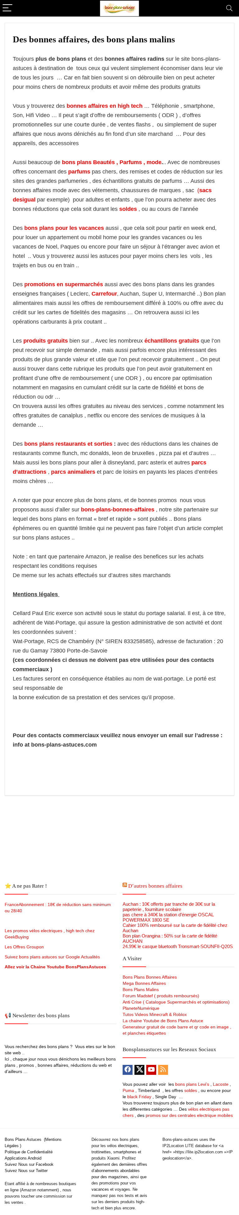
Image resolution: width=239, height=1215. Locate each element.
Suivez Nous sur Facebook (29, 1164)
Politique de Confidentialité (29, 1152)
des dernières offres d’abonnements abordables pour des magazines (119, 1170)
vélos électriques (122, 1145)
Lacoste (220, 1084)
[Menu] (7, 8)
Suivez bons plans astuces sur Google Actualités (52, 956)
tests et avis (136, 1195)
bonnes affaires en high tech (104, 106)
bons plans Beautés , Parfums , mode (112, 162)
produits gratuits (45, 341)
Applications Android (23, 1158)
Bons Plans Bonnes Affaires (150, 977)
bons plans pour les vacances (64, 228)
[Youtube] (151, 1070)
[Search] (229, 8)
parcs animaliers (73, 472)
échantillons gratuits (171, 341)
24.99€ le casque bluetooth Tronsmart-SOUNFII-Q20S (178, 946)
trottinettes (101, 1152)
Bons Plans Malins (141, 989)
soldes (128, 209)
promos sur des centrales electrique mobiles (189, 1115)
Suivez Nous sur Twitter (26, 1170)
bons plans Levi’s (192, 1084)
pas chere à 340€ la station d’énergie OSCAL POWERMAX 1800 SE (168, 917)
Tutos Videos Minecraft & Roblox (155, 1014)
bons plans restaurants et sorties (67, 444)
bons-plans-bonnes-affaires (117, 509)
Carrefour (104, 294)
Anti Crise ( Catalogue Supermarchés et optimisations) (176, 1001)
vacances (100, 1189)
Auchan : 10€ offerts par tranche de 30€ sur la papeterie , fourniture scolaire (169, 906)
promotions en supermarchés (63, 284)
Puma (128, 1090)
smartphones (125, 1152)
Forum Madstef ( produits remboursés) (161, 995)
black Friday (139, 1096)
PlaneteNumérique (141, 1008)
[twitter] (139, 1070)
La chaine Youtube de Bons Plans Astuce (163, 1020)
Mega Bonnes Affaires (144, 983)
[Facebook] (128, 1070)
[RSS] (163, 1070)
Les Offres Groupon (25, 946)
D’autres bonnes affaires (155, 886)
